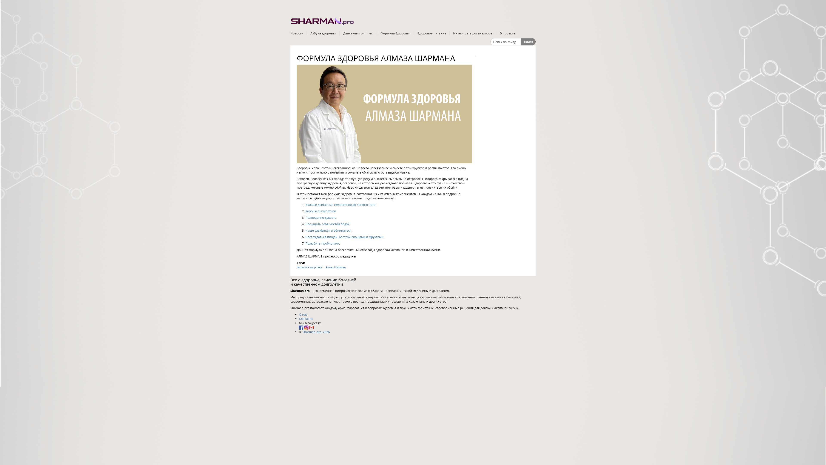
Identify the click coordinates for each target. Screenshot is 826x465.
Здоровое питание (432, 33)
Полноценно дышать (320, 217)
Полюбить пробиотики (322, 243)
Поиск (528, 42)
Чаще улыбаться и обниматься (328, 230)
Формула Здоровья (395, 33)
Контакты (306, 319)
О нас (303, 314)
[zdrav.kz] (322, 21)
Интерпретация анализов (472, 33)
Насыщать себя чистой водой (327, 224)
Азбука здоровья (323, 33)
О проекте (507, 33)
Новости (296, 33)
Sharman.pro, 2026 (316, 332)
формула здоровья (309, 267)
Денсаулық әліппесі (358, 33)
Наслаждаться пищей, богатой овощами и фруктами (344, 237)
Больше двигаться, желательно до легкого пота (340, 205)
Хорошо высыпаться (320, 211)
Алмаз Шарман (335, 267)
